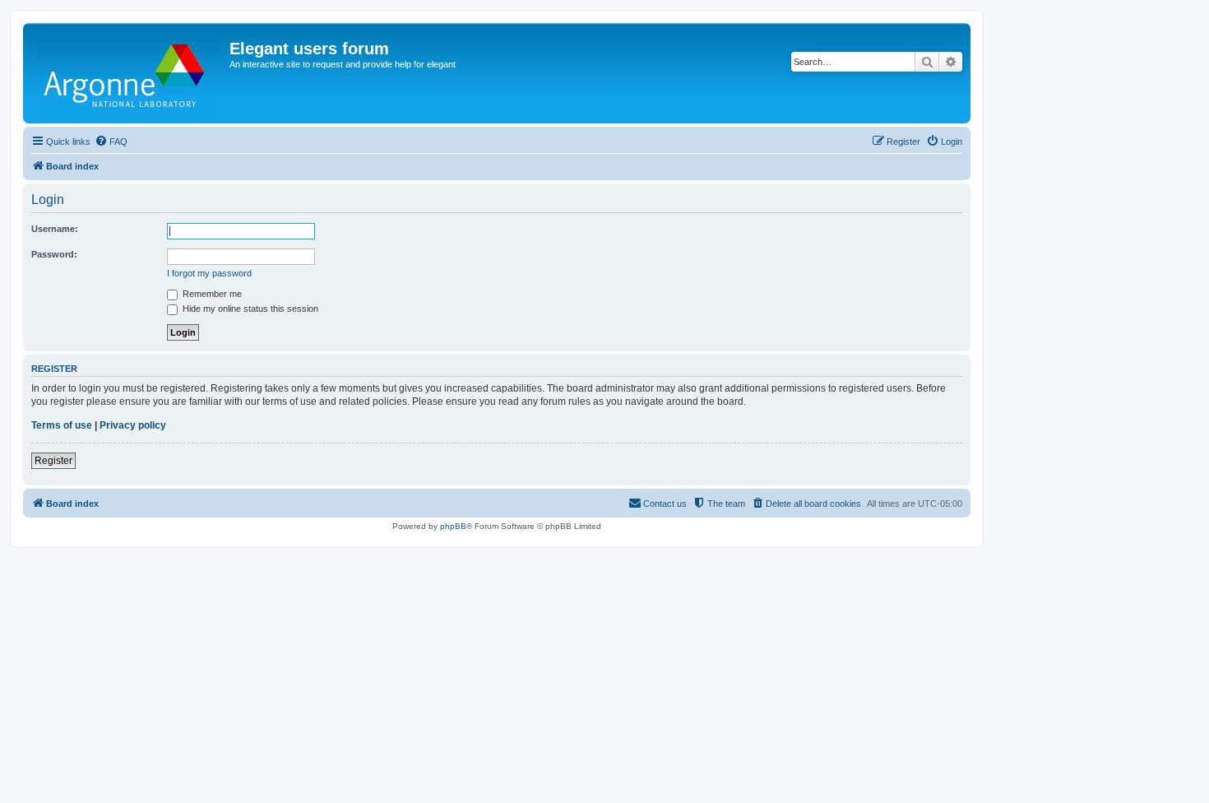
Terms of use (61, 425)
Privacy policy (133, 425)
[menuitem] (111, 141)
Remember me (211, 294)
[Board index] (128, 73)
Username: (54, 229)
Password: (54, 254)
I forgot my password (209, 273)
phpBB (453, 526)
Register (53, 460)
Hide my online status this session (249, 308)
